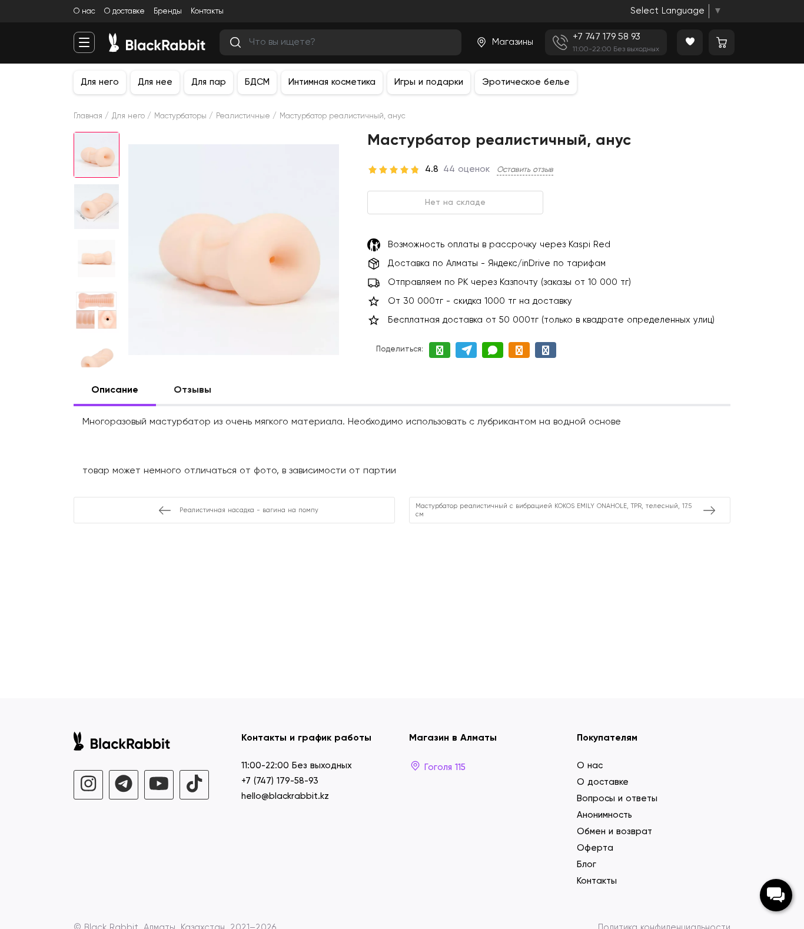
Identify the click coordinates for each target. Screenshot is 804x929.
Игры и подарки (428, 82)
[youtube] (159, 784)
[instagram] (88, 784)
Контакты (207, 11)
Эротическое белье (526, 82)
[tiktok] (194, 784)
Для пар (208, 82)
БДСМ (257, 82)
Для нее (155, 82)
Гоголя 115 (443, 767)
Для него (100, 82)
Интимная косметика (332, 82)
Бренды (168, 11)
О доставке (124, 11)
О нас (84, 11)
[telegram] (123, 784)
